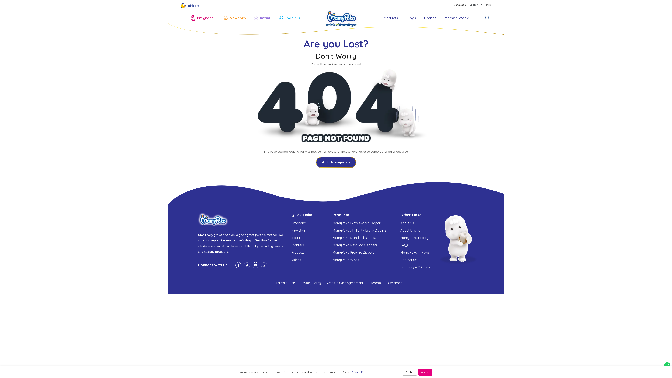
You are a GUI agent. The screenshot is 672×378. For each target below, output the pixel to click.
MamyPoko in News (414, 252)
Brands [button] (430, 18)
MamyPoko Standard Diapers (354, 238)
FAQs (404, 245)
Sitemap (375, 283)
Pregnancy (299, 223)
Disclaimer (394, 283)
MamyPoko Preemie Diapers (353, 252)
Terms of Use (285, 283)
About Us (407, 223)
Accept (425, 372)
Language (460, 4)
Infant (295, 238)
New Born (298, 230)
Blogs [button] (411, 18)
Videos (296, 260)
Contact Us (408, 260)
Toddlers (297, 245)
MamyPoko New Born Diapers (354, 245)
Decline (410, 372)
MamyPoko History (414, 238)
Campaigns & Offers (415, 267)
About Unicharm (412, 230)
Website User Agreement (345, 283)
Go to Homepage (335, 162)
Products (297, 252)
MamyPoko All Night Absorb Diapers (359, 230)
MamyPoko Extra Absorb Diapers (357, 223)
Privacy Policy (311, 283)
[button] (203, 18)
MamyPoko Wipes (345, 260)
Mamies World (456, 18)
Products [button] (390, 18)
